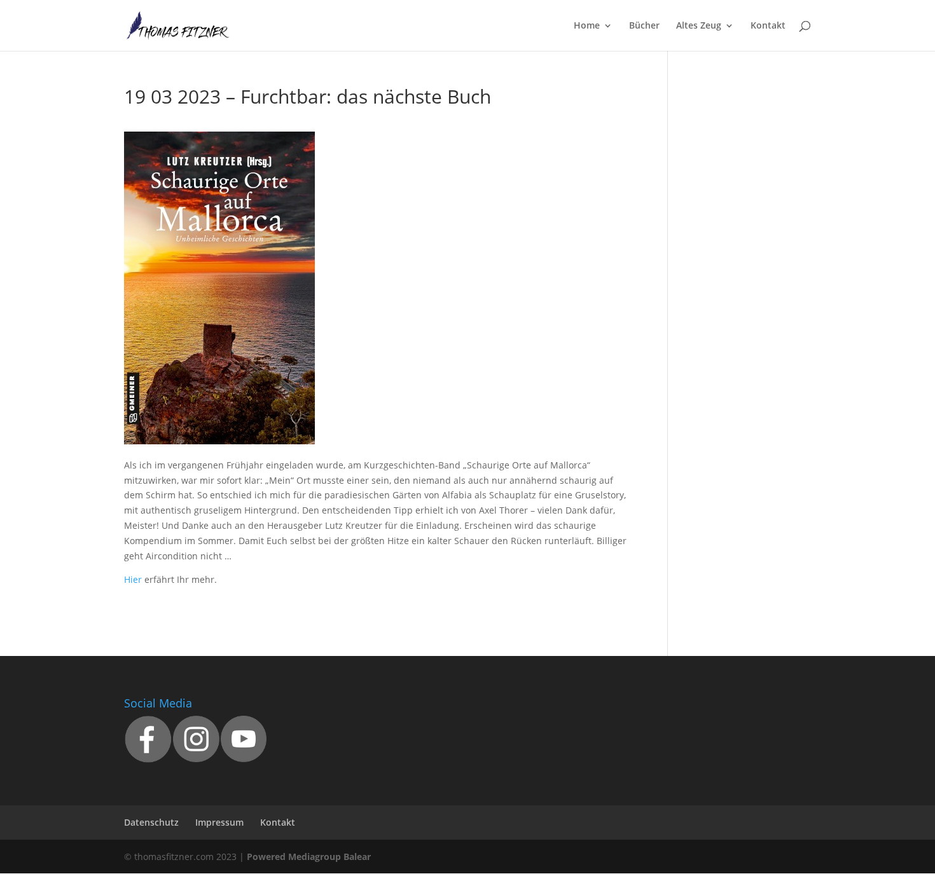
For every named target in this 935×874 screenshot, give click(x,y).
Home (587, 26)
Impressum (219, 822)
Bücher (644, 26)
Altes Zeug (698, 26)
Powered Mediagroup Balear (309, 856)
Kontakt (768, 26)
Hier (133, 579)
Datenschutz (151, 822)
